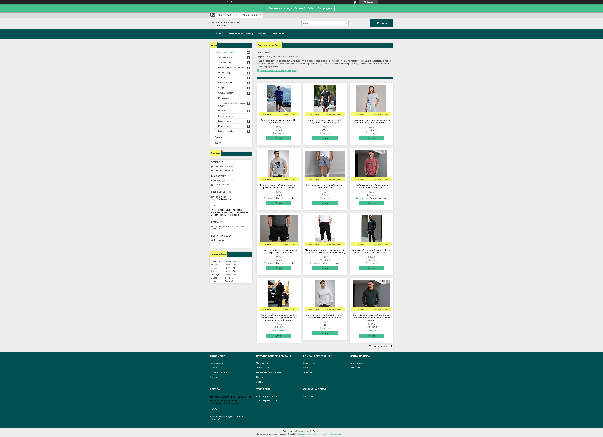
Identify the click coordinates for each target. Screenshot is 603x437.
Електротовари (225, 116)
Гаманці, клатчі (225, 121)
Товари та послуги (240, 34)
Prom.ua (316, 431)
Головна (218, 34)
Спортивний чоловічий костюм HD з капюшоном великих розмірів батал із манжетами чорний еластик (278, 317)
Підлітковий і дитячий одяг (269, 372)
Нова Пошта (309, 363)
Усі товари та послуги (379, 346)
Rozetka (307, 367)
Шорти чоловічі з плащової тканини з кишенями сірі (325, 186)
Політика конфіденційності (334, 434)
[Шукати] (346, 23)
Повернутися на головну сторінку (278, 70)
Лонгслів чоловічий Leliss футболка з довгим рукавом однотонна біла (325, 316)
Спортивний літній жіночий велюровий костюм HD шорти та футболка (371, 121)
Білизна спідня (225, 82)
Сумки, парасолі (226, 93)
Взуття (221, 77)
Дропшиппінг (356, 367)
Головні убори (224, 72)
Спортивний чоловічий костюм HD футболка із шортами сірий (324, 121)
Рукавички (223, 126)
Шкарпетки (223, 88)
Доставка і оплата (218, 372)
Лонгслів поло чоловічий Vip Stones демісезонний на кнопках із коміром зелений (371, 317)
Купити (278, 138)
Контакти (278, 34)
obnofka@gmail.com (223, 180)
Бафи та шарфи (226, 131)
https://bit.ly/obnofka (221, 199)
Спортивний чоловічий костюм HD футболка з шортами (278, 121)
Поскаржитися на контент (309, 434)
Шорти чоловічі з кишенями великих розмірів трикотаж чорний (278, 251)
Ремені (221, 111)
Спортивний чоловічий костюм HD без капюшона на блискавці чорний (371, 251)
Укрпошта (307, 372)
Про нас (262, 34)
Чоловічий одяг (225, 57)
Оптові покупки (357, 363)
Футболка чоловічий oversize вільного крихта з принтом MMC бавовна (279, 186)
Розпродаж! (223, 98)
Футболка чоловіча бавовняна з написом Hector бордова (371, 186)
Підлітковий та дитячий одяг (231, 67)
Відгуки (218, 142)
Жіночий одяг (224, 62)
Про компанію (216, 363)
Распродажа (325, 8)
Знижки (259, 382)
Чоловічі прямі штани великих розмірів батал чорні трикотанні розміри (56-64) (325, 251)
